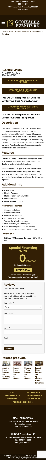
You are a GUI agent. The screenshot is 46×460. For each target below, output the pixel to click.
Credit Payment (34, 392)
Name (7, 328)
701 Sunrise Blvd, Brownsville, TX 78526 (23, 7)
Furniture (10, 32)
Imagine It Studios (30, 458)
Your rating (9, 303)
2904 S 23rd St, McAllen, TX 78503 (23, 2)
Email (6, 338)
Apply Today (23, 270)
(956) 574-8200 (23, 9)
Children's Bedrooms (29, 32)
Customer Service (34, 395)
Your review (9, 313)
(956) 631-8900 (23, 4)
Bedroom (18, 32)
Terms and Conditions (23, 402)
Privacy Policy (33, 399)
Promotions (12, 399)
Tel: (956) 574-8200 (23, 440)
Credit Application (12, 395)
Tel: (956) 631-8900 (23, 424)
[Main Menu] (3, 23)
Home (4, 32)
